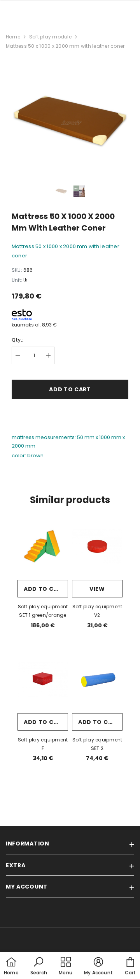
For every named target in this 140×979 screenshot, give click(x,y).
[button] (38, 966)
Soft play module (50, 36)
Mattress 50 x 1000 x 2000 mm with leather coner (65, 46)
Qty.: (17, 340)
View (97, 589)
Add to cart (45, 589)
